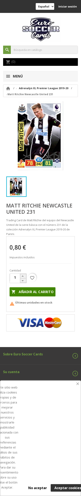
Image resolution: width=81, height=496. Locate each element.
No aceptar (37, 488)
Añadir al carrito (32, 292)
